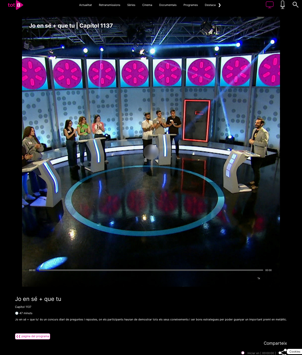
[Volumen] (32, 278)
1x (258, 278)
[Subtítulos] (238, 278)
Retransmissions (109, 5)
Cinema (147, 5)
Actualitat (85, 5)
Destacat (211, 5)
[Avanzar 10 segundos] (169, 152)
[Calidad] (248, 278)
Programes (191, 5)
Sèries (131, 5)
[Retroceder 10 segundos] (132, 152)
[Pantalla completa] (269, 278)
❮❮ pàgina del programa (32, 336)
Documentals (168, 5)
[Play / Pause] (151, 152)
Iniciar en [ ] (261, 353)
